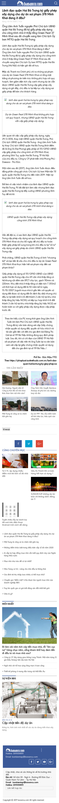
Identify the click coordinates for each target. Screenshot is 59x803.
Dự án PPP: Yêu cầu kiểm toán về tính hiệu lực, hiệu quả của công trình (43, 416)
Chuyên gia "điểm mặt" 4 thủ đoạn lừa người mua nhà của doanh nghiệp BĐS (28, 581)
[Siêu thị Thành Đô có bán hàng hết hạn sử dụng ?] (44, 461)
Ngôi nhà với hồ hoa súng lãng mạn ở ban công (24, 666)
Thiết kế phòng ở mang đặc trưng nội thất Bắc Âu (24, 671)
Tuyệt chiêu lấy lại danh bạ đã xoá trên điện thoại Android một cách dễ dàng (14, 522)
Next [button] (57, 698)
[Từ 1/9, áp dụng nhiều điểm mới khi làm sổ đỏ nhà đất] (15, 461)
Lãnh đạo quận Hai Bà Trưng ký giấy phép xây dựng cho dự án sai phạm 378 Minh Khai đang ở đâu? (29, 535)
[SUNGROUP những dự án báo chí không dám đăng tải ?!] (44, 484)
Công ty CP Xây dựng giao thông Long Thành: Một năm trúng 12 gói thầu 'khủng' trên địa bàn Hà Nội (30, 658)
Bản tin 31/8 (7, 720)
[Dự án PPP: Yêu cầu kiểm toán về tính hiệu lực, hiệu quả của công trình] (44, 404)
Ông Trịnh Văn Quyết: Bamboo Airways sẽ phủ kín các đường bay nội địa (43, 390)
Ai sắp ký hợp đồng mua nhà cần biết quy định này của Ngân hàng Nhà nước (30, 554)
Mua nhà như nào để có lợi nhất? (18, 561)
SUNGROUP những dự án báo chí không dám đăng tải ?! (43, 496)
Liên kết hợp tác (14, 788)
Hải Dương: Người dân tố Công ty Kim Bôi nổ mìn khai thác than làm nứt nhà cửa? (13, 390)
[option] (29, 706)
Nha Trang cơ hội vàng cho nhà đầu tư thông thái (25, 569)
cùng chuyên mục (13, 450)
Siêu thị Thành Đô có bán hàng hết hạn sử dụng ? (42, 472)
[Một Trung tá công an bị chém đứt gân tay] (15, 404)
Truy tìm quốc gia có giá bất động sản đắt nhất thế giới (27, 588)
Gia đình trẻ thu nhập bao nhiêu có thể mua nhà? (24, 575)
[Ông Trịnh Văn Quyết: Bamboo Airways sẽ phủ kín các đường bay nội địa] (44, 378)
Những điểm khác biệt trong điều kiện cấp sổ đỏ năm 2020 (28, 548)
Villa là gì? (8, 594)
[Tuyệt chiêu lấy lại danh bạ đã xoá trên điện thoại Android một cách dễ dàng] (15, 510)
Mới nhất (8, 603)
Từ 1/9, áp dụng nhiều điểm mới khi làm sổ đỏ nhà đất (15, 473)
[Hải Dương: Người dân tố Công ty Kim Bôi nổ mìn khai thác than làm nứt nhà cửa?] (15, 378)
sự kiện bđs (9, 678)
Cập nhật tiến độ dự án (17, 723)
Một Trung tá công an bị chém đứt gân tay (14, 415)
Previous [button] (2, 698)
